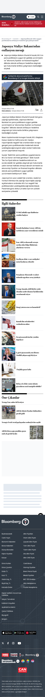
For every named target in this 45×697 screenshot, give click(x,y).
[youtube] (19, 643)
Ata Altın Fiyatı (28, 554)
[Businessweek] (10, 661)
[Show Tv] (23, 661)
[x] (3, 643)
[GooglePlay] (19, 633)
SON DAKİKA (5, 24)
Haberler (16, 39)
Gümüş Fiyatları (29, 567)
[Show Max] (33, 661)
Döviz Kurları (6, 563)
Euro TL (4, 575)
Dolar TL (5, 571)
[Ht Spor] (21, 655)
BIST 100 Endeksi (29, 579)
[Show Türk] (27, 661)
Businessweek (7, 534)
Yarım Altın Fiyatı (29, 550)
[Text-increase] (36, 110)
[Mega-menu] (42, 16)
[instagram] (13, 643)
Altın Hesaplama (29, 583)
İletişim (4, 619)
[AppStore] (7, 633)
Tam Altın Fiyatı (29, 546)
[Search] (38, 16)
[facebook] (8, 643)
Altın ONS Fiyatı (29, 558)
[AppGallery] (30, 633)
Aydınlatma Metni (8, 607)
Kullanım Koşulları (8, 603)
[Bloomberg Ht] (32, 655)
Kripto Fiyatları (7, 554)
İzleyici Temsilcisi (8, 599)
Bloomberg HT (6, 39)
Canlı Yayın (6, 538)
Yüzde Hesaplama (30, 587)
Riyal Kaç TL (6, 583)
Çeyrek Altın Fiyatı (30, 542)
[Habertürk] (5, 655)
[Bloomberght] (8, 17)
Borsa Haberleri (7, 546)
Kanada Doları (7, 587)
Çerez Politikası (7, 611)
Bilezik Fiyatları (28, 575)
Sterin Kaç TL (6, 579)
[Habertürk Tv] (14, 655)
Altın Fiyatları (28, 534)
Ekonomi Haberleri (8, 542)
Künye (4, 558)
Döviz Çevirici (7, 567)
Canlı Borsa (27, 563)
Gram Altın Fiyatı (29, 538)
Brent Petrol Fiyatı (30, 571)
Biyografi (5, 615)
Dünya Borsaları (7, 550)
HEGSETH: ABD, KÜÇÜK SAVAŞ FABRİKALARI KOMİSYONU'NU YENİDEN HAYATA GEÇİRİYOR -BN (29, 24)
